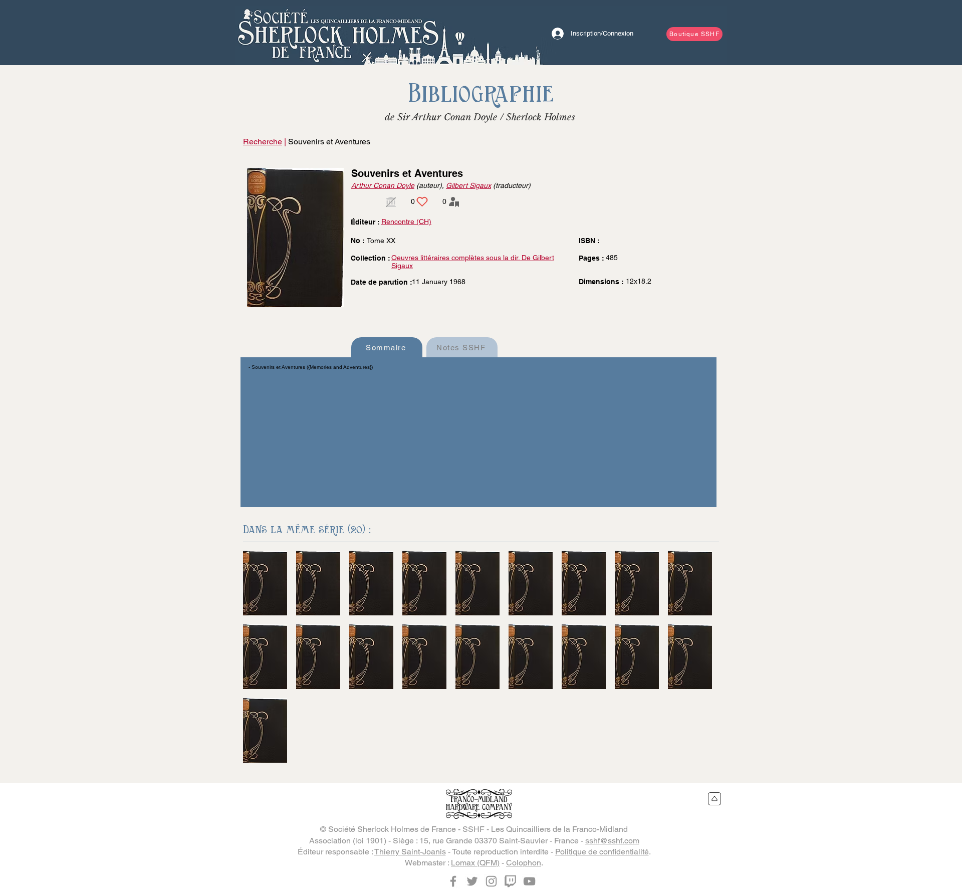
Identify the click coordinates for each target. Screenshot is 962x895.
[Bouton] (338, 32)
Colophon (523, 862)
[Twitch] (510, 881)
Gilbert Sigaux (468, 185)
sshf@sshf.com (612, 840)
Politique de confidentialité (602, 851)
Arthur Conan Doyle (382, 185)
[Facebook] (453, 881)
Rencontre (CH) (406, 221)
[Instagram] (491, 881)
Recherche (262, 141)
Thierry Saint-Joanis (410, 851)
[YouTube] (529, 881)
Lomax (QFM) (475, 862)
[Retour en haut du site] (714, 799)
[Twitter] (472, 881)
